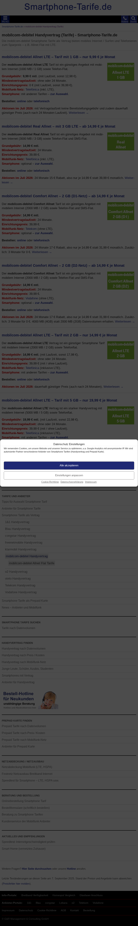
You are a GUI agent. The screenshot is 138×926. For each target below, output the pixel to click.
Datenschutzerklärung (72, 482)
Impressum (91, 482)
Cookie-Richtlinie (50, 482)
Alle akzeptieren (69, 465)
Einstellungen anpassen (69, 475)
